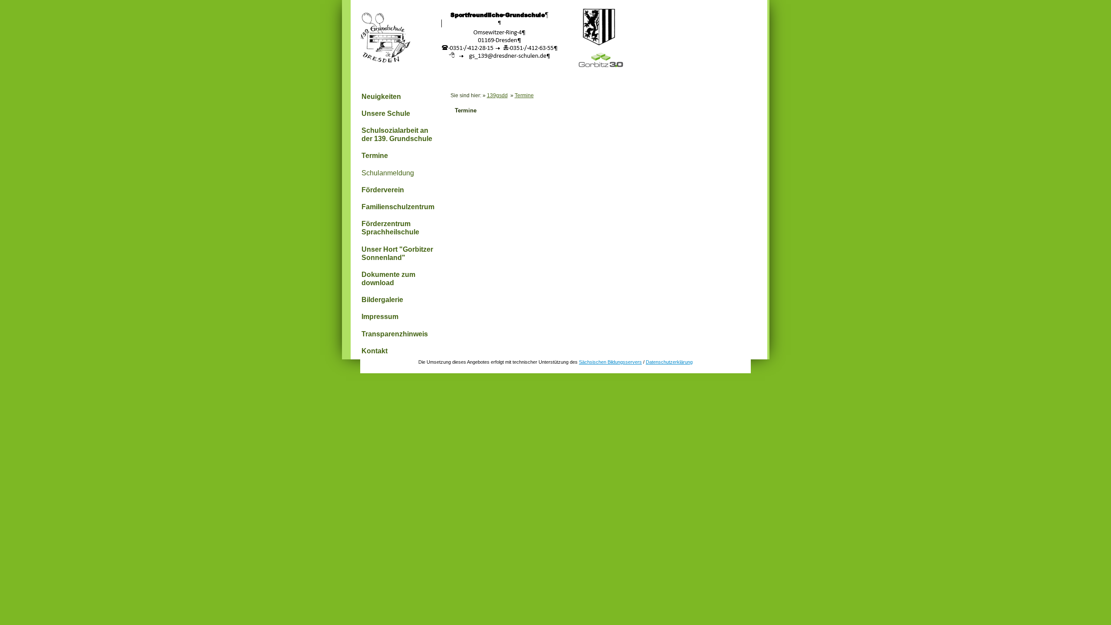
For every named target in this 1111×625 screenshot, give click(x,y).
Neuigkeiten (381, 96)
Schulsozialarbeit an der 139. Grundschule (397, 134)
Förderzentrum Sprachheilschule (390, 228)
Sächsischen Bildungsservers (610, 362)
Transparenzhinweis (395, 334)
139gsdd (497, 95)
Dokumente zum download (388, 278)
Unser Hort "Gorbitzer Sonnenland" (397, 253)
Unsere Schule (386, 113)
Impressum (380, 316)
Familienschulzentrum (398, 207)
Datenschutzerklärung (669, 362)
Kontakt (375, 351)
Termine (375, 155)
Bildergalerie (382, 299)
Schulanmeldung (388, 173)
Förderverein (383, 190)
